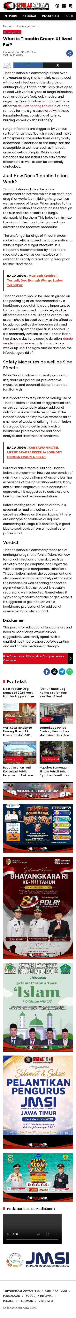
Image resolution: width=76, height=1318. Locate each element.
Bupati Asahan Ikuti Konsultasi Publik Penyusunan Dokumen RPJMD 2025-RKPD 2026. (18, 771)
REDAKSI (8, 1301)
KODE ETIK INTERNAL (39, 1296)
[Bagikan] (69, 53)
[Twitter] (54, 671)
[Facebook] (46, 671)
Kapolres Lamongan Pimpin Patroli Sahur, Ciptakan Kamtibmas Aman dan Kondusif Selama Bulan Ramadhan (55, 771)
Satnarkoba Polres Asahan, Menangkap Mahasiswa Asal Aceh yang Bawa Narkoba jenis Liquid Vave (55, 731)
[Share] (28, 65)
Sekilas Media (11, 52)
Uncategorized (12, 32)
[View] (57, 65)
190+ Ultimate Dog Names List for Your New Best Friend (53, 692)
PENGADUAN (11, 1296)
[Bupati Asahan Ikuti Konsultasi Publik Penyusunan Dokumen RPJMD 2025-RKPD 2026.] (19, 752)
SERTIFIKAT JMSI (56, 1291)
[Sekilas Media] (26, 6)
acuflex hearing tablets (35, 106)
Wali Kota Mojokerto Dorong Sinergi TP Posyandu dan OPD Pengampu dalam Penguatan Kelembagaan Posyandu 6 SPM (17, 731)
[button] (57, 6)
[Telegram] (62, 671)
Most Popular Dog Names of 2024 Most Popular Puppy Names (18, 692)
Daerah (10, 719)
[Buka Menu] (64, 6)
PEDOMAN (26, 1301)
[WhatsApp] (69, 671)
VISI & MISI (46, 1301)
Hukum (46, 719)
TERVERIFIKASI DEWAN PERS (21, 1291)
